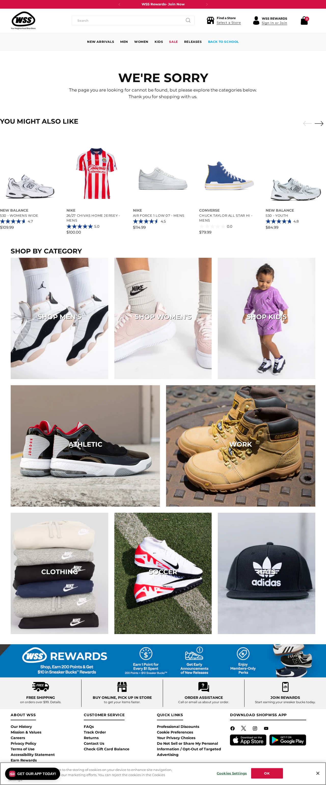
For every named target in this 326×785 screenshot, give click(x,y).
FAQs (89, 726)
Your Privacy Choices (176, 738)
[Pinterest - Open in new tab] (244, 729)
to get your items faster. (122, 702)
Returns (91, 738)
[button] (224, 20)
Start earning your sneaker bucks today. (285, 702)
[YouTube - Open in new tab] (267, 729)
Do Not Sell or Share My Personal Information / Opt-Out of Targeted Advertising (189, 749)
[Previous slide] (306, 123)
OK (266, 773)
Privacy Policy (23, 743)
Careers (18, 738)
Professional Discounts (178, 726)
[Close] (317, 773)
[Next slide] (320, 123)
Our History (21, 726)
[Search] (188, 20)
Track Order (95, 732)
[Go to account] (256, 20)
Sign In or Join (274, 23)
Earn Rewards (24, 760)
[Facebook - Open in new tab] (233, 729)
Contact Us (94, 743)
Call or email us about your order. (203, 702)
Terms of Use (23, 749)
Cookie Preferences (175, 732)
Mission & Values (26, 732)
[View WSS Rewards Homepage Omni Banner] (163, 660)
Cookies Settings (232, 773)
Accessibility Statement (33, 754)
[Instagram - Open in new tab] (255, 729)
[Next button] (206, 4)
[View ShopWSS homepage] (23, 20)
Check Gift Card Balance (106, 749)
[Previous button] (119, 4)
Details (55, 702)
